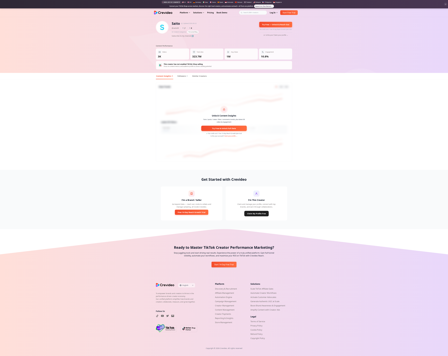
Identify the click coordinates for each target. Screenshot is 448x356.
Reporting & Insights (224, 318)
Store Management (223, 322)
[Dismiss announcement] (445, 4)
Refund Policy (256, 334)
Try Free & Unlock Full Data (224, 128)
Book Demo (222, 12)
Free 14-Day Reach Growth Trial (191, 212)
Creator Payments (223, 314)
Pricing (210, 12)
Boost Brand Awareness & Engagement (267, 305)
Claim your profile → (230, 136)
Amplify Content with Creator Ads (265, 310)
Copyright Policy (257, 338)
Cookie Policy (256, 330)
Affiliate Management (224, 293)
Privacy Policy (256, 325)
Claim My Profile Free (256, 213)
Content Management (224, 310)
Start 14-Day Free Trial (224, 264)
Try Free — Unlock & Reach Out (275, 24)
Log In (273, 12)
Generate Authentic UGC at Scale (264, 301)
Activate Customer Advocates (263, 297)
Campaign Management (225, 301)
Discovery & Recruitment (226, 289)
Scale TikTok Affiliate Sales (261, 289)
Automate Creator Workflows (263, 293)
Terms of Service (257, 321)
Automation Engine (223, 297)
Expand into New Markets (264, 6)
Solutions (197, 12)
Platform (184, 12)
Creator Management (224, 305)
